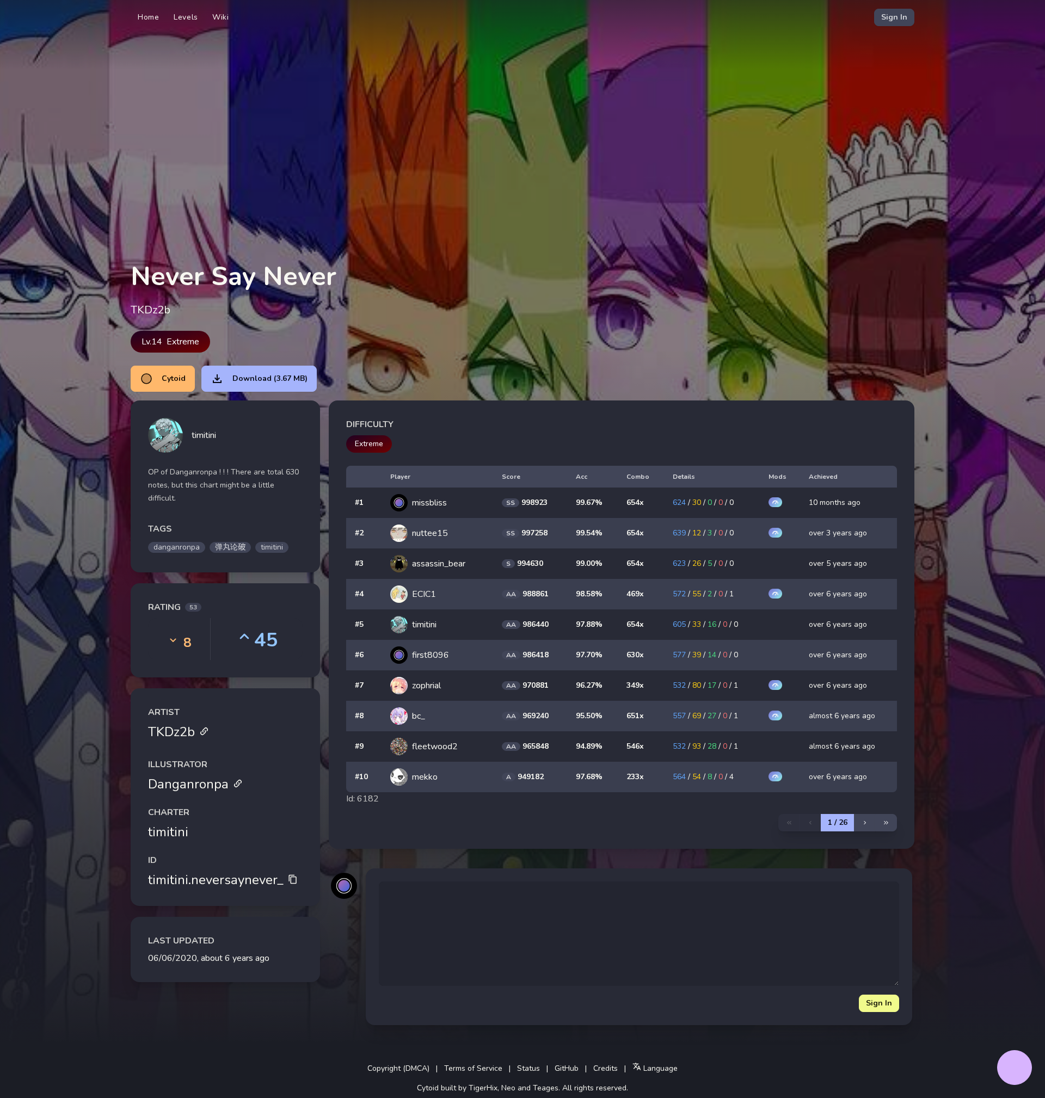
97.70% (589, 655)
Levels (186, 17)
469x (635, 594)
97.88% (589, 624)
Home (148, 17)
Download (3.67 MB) (270, 378)
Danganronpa (188, 784)
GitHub (567, 1068)
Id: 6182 (362, 799)
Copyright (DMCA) (398, 1068)
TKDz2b (171, 732)
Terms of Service (473, 1068)
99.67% (589, 502)
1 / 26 (837, 822)
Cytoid (174, 378)
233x (635, 777)
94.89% (589, 746)
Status (528, 1068)
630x (635, 655)
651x (635, 716)
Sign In (894, 17)
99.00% (589, 563)
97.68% (589, 777)
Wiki (220, 17)
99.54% (589, 533)
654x (635, 502)
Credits (605, 1068)
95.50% (589, 716)
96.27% (589, 685)
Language (659, 1068)
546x (635, 746)
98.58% (589, 594)
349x (635, 685)
